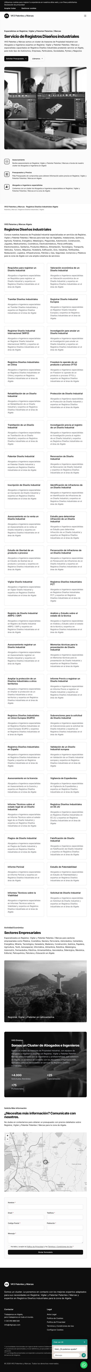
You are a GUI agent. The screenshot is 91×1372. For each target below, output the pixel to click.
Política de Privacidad (35, 1247)
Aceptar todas (10, 8)
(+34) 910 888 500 (12, 1321)
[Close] (84, 1342)
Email (11, 1213)
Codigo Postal (14, 1223)
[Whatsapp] (83, 1364)
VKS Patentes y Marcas (22, 15)
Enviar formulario (45, 1252)
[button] (45, 1162)
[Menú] (85, 15)
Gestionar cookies (28, 8)
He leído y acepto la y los (42, 1247)
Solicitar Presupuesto (15, 59)
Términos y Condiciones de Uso (60, 1247)
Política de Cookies (55, 1318)
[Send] (84, 1355)
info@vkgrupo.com (12, 1325)
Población (51, 1223)
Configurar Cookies (55, 1330)
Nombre (12, 1203)
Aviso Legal (51, 1314)
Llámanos (36, 59)
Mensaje (12, 1233)
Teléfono (51, 1213)
